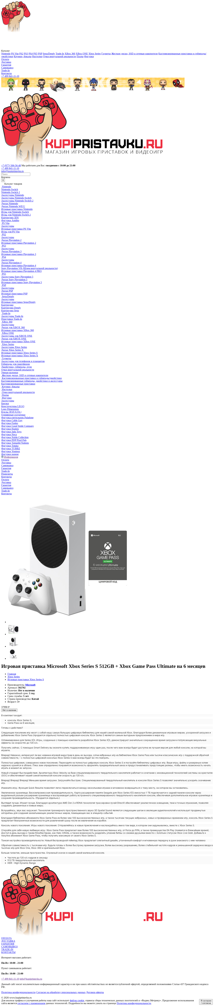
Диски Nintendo (9, 203)
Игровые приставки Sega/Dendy (18, 302)
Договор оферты (95, 992)
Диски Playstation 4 (11, 262)
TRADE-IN (7, 949)
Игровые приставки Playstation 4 (18, 265)
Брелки (5, 403)
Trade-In (60, 53)
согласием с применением (31, 1003)
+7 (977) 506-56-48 (11, 165)
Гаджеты (106, 53)
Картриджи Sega (10, 310)
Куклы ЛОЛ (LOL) (11, 412)
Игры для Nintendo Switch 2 (16, 214)
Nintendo (5, 53)
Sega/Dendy (49, 53)
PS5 (35, 53)
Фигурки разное (10, 454)
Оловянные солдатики (13, 414)
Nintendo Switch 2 (10, 192)
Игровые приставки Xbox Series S (19, 352)
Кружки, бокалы (22, 56)
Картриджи (7, 305)
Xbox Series (95, 53)
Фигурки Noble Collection (15, 437)
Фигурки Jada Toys (11, 431)
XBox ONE (82, 53)
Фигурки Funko (9, 423)
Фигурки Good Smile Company (17, 426)
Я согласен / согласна (206, 1002)
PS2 (21, 53)
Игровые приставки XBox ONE (18, 341)
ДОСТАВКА (8, 941)
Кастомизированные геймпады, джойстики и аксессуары (32, 381)
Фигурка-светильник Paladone (17, 417)
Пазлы (80, 56)
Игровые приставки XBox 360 (17, 330)
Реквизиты (7, 474)
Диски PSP (7, 290)
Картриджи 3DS (10, 217)
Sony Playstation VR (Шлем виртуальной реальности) (29, 268)
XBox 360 (70, 53)
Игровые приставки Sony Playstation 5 (21, 282)
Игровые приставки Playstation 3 (18, 254)
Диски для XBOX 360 (13, 327)
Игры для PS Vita (10, 231)
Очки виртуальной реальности (59, 56)
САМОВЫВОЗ (9, 946)
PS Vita (15, 53)
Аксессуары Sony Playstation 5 (17, 276)
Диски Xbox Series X (12, 350)
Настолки (37, 56)
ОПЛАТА (6, 938)
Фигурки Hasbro (10, 428)
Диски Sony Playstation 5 (14, 279)
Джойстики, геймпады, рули (16, 367)
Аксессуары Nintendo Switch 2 (17, 200)
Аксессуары (7, 226)
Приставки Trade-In (11, 319)
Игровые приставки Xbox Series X (19, 355)
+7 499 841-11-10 (10, 76)
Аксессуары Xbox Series (14, 347)
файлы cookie (77, 1000)
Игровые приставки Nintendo (17, 209)
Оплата (5, 59)
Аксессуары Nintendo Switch (16, 198)
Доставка (6, 62)
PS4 (31, 53)
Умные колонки (9, 372)
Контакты (6, 73)
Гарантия (6, 65)
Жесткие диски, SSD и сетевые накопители (134, 53)
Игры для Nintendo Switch (15, 212)
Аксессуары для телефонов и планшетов (23, 361)
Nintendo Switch (9, 189)
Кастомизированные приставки (18, 383)
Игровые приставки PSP (14, 293)
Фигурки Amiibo (10, 220)
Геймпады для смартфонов (15, 364)
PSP (40, 53)
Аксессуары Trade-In (12, 316)
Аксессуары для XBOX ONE (16, 336)
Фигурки (89, 56)
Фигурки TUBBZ (10, 448)
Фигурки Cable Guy (11, 420)
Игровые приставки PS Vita (16, 229)
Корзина (5, 179)
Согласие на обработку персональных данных (61, 992)
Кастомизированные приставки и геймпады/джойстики (31, 378)
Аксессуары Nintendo (12, 195)
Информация (10, 457)
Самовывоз (7, 67)
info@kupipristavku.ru (12, 171)
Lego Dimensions (10, 409)
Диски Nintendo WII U (13, 206)
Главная (12, 674)
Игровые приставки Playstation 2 (18, 243)
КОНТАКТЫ (8, 952)
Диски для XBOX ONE (13, 338)
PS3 (26, 53)
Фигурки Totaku (9, 445)
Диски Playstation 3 (11, 251)
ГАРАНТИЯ (7, 943)
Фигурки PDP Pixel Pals (13, 440)
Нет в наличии (9, 710)
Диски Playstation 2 (11, 240)
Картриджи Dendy (11, 307)
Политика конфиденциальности (18, 992)
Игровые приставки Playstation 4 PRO (21, 271)
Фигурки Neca (9, 434)
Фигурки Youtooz (10, 451)
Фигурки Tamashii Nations (15, 443)
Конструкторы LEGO (12, 406)
